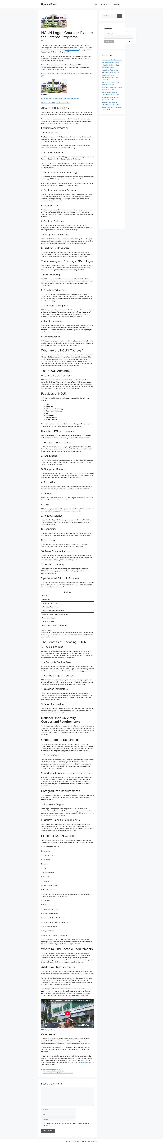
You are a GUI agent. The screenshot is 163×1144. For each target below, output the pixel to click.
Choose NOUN (83, 1062)
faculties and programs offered (57, 123)
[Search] (119, 16)
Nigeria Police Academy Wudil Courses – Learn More (58, 1073)
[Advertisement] (112, 172)
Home (95, 4)
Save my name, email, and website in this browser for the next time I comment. (66, 1124)
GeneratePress (92, 1141)
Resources (104, 4)
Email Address (108, 34)
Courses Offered (48, 1069)
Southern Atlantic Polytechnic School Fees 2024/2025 (110, 77)
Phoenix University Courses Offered (53, 1071)
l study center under (72, 50)
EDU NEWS (56, 1069)
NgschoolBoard (49, 4)
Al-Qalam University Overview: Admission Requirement (60, 98)
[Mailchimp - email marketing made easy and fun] (129, 42)
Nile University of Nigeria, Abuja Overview (55, 103)
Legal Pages (116, 4)
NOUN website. (81, 955)
